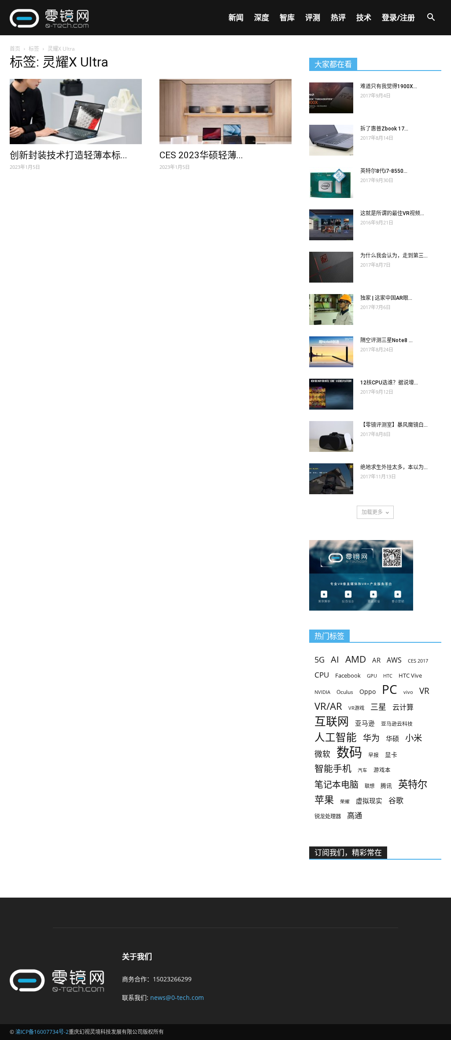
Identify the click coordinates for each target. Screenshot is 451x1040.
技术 (363, 17)
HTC (387, 675)
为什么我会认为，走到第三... (394, 256)
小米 (413, 737)
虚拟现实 (369, 800)
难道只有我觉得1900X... (388, 86)
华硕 (392, 738)
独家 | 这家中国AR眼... (386, 298)
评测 (312, 17)
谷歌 (395, 800)
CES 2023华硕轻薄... (201, 155)
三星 (378, 707)
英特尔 (412, 784)
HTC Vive (410, 675)
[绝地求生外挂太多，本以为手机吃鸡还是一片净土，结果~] (331, 478)
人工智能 (335, 737)
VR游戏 (356, 708)
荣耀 (345, 801)
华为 (371, 738)
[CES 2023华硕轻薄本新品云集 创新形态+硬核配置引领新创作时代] (225, 111)
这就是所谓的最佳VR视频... (392, 213)
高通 (354, 815)
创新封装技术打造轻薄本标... (68, 155)
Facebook (348, 675)
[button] (430, 18)
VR (424, 691)
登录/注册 (398, 17)
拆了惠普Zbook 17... (384, 129)
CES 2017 (418, 661)
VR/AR (328, 706)
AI (335, 659)
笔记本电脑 (336, 784)
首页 (15, 48)
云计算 (403, 707)
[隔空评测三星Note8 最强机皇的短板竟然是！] (331, 351)
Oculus (344, 691)
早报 (373, 754)
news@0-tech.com (177, 997)
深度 (261, 17)
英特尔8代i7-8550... (383, 171)
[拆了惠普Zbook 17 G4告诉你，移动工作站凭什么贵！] (331, 140)
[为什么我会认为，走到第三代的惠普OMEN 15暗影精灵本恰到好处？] (331, 267)
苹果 (324, 799)
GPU (372, 675)
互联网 (331, 721)
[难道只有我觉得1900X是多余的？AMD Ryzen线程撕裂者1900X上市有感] (331, 97)
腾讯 (386, 786)
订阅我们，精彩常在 (348, 852)
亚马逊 (365, 723)
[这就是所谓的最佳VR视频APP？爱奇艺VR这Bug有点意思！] (331, 224)
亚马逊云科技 (397, 723)
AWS (394, 660)
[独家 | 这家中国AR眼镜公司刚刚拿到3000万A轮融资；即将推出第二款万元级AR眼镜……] (331, 309)
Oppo (367, 691)
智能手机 (332, 768)
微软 (322, 754)
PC (389, 689)
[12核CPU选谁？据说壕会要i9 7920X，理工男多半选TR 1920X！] (331, 394)
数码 (349, 752)
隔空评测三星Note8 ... (386, 340)
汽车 (362, 770)
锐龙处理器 (327, 816)
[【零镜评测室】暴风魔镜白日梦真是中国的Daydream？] (331, 436)
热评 (338, 17)
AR (376, 660)
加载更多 (372, 512)
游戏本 (382, 770)
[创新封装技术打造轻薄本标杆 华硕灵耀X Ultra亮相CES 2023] (76, 111)
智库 (287, 17)
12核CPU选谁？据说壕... (389, 383)
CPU (321, 674)
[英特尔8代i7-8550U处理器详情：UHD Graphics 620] (331, 182)
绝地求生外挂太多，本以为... (394, 467)
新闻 (236, 17)
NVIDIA (322, 692)
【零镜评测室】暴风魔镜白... (394, 425)
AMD (355, 659)
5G (319, 659)
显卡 (391, 754)
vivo (408, 692)
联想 (369, 786)
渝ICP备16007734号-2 (42, 1032)
